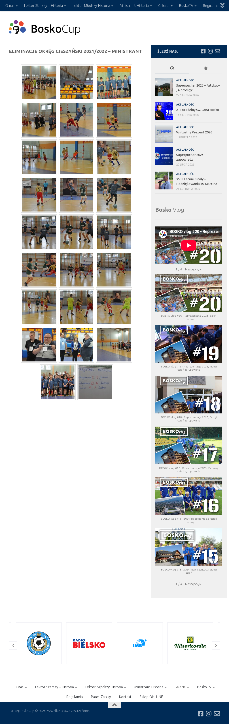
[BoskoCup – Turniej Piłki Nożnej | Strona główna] (45, 28)
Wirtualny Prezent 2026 (194, 132)
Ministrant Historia (134, 6)
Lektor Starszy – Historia (43, 6)
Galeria (163, 6)
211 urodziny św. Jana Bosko (197, 110)
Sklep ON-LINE (151, 697)
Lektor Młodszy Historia (91, 6)
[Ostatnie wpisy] (172, 68)
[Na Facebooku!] (203, 51)
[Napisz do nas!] (217, 51)
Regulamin (211, 6)
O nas (9, 6)
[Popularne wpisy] (205, 68)
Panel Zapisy (101, 697)
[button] (193, 269)
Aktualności (185, 80)
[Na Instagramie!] (210, 51)
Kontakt (125, 697)
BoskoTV (186, 6)
